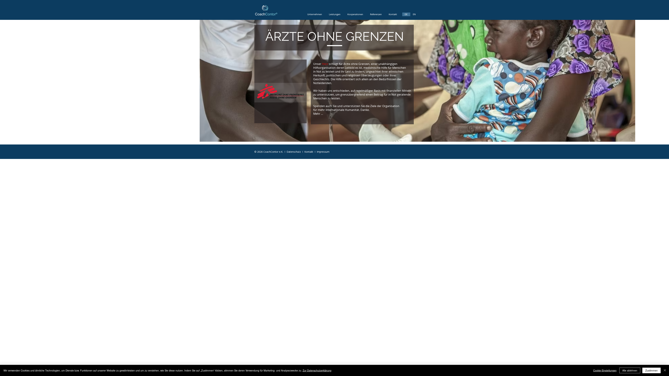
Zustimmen (651, 370)
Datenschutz (294, 151)
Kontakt (309, 151)
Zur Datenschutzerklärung (317, 370)
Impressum (323, 151)
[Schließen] (665, 370)
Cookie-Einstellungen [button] (605, 370)
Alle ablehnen (629, 370)
